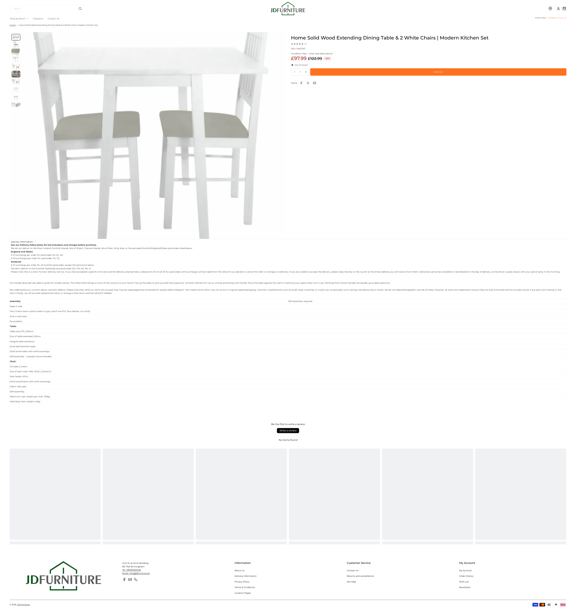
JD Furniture (23, 604)
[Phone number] (136, 579)
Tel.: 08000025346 (131, 570)
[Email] (130, 579)
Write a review (288, 430)
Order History (466, 576)
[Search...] (80, 8)
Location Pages (243, 593)
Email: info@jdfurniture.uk (136, 573)
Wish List (464, 581)
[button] (550, 8)
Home (13, 25)
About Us (239, 570)
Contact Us (352, 570)
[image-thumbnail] (15, 37)
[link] (301, 83)
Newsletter (465, 587)
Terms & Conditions (245, 587)
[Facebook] (124, 579)
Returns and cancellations (360, 576)
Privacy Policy (242, 581)
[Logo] (288, 8)
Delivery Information (245, 576)
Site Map (351, 581)
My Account (465, 570)
